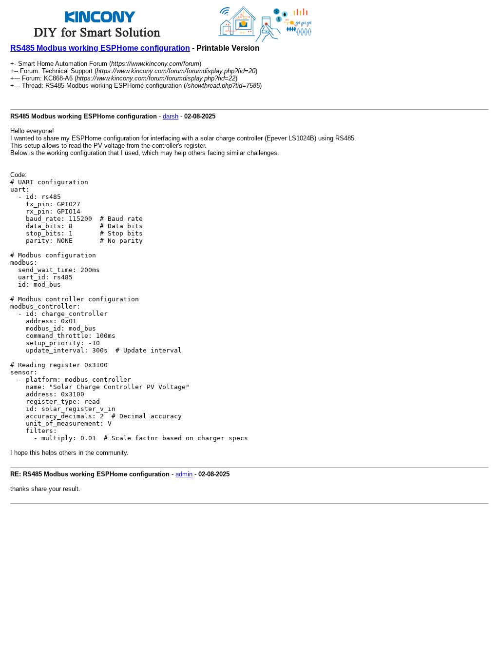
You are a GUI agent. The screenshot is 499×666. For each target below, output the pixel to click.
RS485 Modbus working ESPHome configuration (100, 48)
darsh (170, 116)
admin (183, 474)
